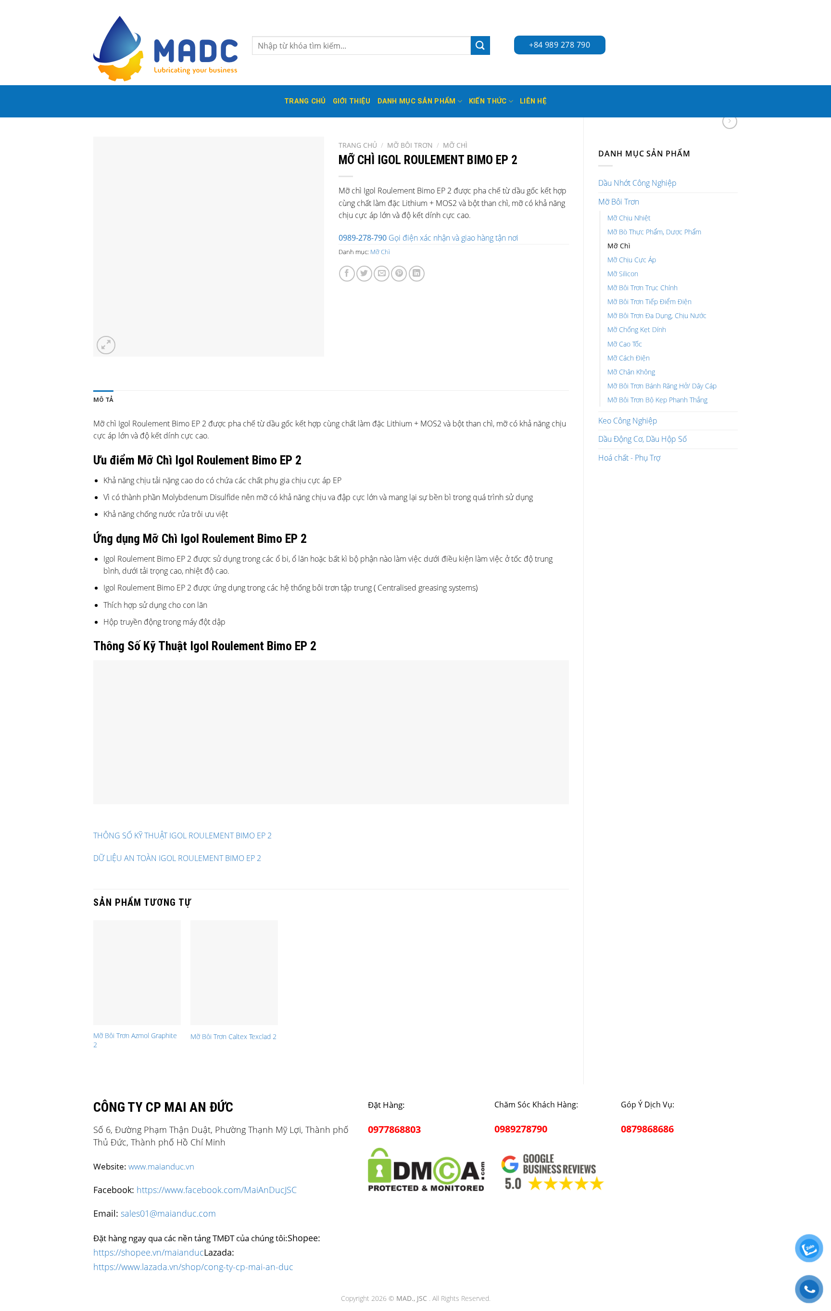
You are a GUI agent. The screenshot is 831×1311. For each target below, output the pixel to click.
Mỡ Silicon (622, 273)
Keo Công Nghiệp (627, 420)
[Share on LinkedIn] (417, 274)
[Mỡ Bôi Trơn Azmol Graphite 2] (137, 972)
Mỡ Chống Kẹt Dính (636, 329)
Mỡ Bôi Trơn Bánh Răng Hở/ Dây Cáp (662, 385)
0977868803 (394, 1129)
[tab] (103, 400)
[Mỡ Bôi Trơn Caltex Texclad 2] (234, 972)
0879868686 (647, 1128)
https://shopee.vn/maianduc (148, 1252)
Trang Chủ (305, 101)
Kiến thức (488, 101)
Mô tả (103, 399)
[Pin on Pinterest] (399, 274)
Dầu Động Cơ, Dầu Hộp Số (642, 439)
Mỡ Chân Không (631, 371)
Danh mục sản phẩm (417, 101)
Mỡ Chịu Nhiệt (629, 217)
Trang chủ (358, 145)
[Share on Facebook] (347, 274)
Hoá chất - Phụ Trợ (629, 457)
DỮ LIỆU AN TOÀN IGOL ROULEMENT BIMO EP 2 (177, 858)
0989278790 (520, 1128)
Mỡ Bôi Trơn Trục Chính (642, 287)
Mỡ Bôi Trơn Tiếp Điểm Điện (649, 301)
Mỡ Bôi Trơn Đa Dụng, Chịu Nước (656, 315)
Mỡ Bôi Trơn (618, 201)
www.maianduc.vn (161, 1166)
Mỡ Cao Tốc (624, 343)
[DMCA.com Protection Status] (426, 1167)
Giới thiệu (352, 101)
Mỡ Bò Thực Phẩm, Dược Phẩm (654, 231)
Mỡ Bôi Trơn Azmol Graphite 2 (135, 1040)
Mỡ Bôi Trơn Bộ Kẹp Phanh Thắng (657, 399)
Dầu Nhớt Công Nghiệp (637, 183)
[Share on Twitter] (364, 274)
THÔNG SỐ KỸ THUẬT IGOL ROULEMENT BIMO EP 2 (182, 835)
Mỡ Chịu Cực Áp (631, 259)
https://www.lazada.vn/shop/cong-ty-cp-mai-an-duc (193, 1266)
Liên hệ (533, 101)
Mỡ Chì (618, 245)
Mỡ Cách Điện (628, 357)
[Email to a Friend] (382, 274)
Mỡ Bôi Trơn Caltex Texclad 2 (233, 1036)
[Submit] (480, 45)
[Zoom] (106, 345)
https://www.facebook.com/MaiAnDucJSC (217, 1189)
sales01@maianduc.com (168, 1213)
